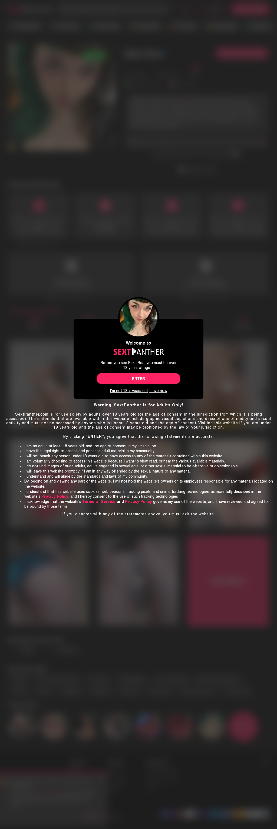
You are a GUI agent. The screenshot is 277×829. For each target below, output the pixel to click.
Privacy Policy (138, 501)
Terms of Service (99, 501)
